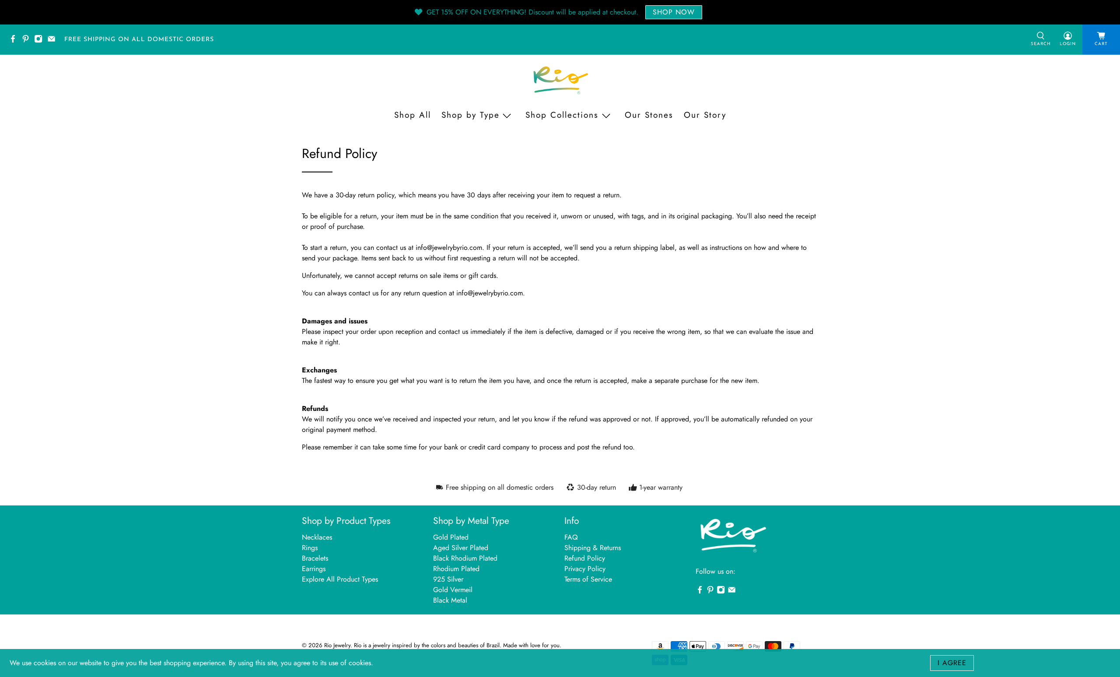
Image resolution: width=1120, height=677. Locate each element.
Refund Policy (584, 558)
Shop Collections (561, 115)
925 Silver (448, 579)
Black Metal (450, 600)
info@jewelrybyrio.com (449, 247)
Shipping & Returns (592, 548)
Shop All (412, 115)
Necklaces (317, 537)
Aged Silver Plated (460, 548)
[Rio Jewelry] (560, 81)
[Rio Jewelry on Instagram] (40, 41)
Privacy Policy (585, 569)
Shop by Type (470, 115)
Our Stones (649, 115)
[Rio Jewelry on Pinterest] (27, 41)
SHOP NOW (674, 12)
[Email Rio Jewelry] (53, 41)
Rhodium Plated (456, 569)
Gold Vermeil (452, 590)
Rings (310, 548)
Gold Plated (451, 537)
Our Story (705, 115)
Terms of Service (588, 579)
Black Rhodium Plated (465, 558)
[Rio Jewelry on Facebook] (15, 41)
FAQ (571, 537)
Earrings (314, 569)
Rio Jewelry (337, 645)
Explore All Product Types (340, 579)
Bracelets (315, 558)
